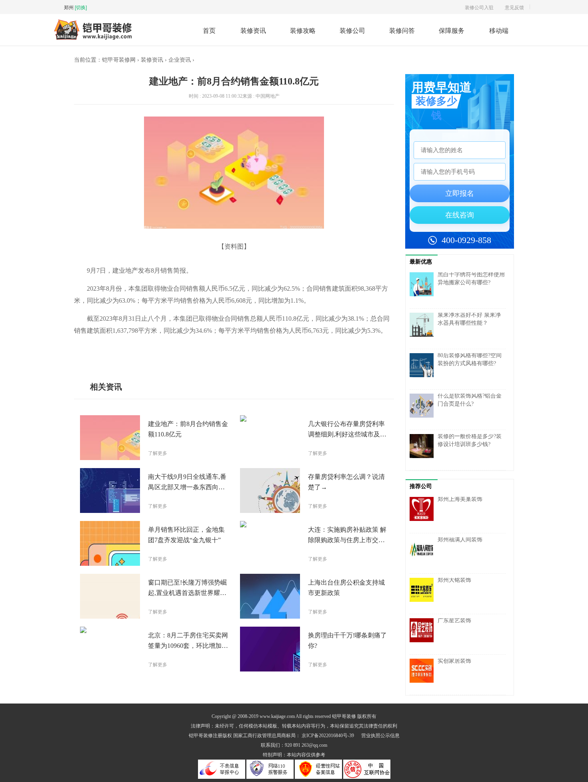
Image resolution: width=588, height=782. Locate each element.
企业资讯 (179, 60)
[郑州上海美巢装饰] (424, 513)
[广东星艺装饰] (424, 634)
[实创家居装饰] (424, 675)
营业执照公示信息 (380, 735)
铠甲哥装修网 (119, 60)
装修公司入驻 (479, 7)
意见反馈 (514, 7)
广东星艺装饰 (454, 620)
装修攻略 (303, 30)
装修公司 (352, 30)
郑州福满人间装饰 (460, 540)
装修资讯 (253, 30)
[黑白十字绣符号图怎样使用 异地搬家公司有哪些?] (424, 288)
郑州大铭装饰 (454, 580)
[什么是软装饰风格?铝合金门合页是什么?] (424, 410)
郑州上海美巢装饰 (460, 499)
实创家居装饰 (454, 661)
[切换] (81, 7)
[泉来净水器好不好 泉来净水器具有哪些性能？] (424, 329)
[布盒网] (93, 38)
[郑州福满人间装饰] (424, 553)
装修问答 (402, 30)
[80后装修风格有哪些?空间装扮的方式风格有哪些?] (424, 369)
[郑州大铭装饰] (424, 594)
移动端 (498, 30)
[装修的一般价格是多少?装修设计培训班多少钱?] (424, 450)
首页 (209, 30)
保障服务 (451, 30)
